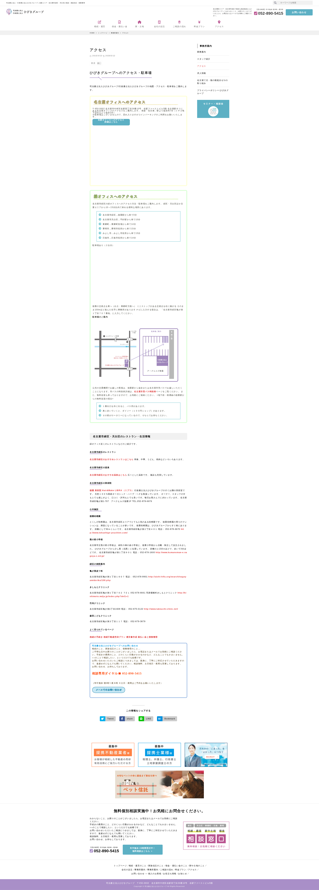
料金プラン (180, 870)
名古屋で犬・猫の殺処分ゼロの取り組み (212, 81)
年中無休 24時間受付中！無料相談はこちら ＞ (142, 849)
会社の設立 (127, 870)
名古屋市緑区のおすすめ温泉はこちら (109, 475)
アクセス (125, 33)
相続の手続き (96, 637)
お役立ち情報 (169, 874)
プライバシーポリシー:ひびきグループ (213, 91)
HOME (92, 33)
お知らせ (182, 874)
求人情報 (201, 73)
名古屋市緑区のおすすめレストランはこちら (112, 459)
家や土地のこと (197, 866)
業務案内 (201, 52)
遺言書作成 (131, 637)
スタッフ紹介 (203, 59)
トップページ (103, 33)
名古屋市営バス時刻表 (145, 391)
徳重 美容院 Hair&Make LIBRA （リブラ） (112, 490)
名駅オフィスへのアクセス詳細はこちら (111, 121)
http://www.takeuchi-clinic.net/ (161, 609)
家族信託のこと (156, 866)
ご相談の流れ (166, 870)
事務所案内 (115, 33)
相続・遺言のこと (137, 866)
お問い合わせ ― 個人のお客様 (146, 874)
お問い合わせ (299, 12)
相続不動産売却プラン (114, 637)
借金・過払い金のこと (176, 866)
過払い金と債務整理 (148, 637)
